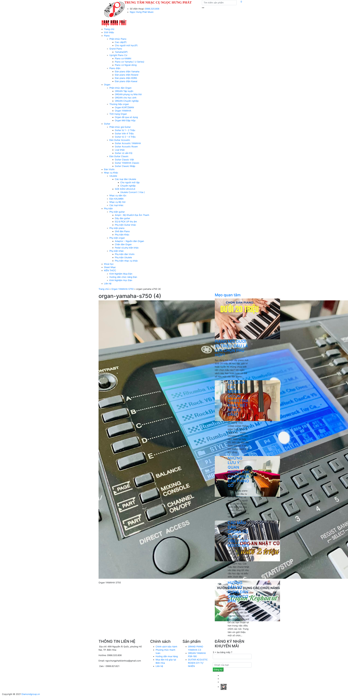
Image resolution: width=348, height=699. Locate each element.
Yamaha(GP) (121, 52)
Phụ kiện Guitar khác (125, 224)
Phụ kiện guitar (117, 211)
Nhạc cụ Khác (111, 172)
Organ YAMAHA (123, 110)
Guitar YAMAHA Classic (127, 162)
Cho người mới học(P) (126, 45)
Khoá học (109, 264)
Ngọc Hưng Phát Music (142, 12)
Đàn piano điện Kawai (126, 81)
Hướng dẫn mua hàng (167, 656)
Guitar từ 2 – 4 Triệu (125, 136)
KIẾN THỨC (110, 270)
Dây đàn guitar (122, 218)
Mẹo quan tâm (228, 295)
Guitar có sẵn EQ (123, 153)
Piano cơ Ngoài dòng (126, 65)
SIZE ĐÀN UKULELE (125, 189)
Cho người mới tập (130, 182)
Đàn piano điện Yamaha (127, 71)
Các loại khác (116, 205)
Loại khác (120, 149)
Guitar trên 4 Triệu (124, 133)
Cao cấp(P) (121, 42)
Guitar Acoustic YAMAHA (128, 143)
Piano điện (114, 68)
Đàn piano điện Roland (126, 74)
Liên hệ (107, 283)
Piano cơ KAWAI (123, 58)
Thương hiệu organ (119, 104)
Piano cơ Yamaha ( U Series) (129, 61)
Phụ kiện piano (117, 228)
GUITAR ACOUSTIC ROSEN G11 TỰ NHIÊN (198, 662)
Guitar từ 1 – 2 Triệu (125, 130)
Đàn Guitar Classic (118, 156)
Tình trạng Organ (118, 114)
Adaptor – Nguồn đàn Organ (129, 241)
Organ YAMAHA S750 (122, 289)
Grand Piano (115, 48)
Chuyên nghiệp (128, 185)
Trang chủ (109, 29)
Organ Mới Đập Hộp (125, 120)
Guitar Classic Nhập (125, 166)
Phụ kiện (108, 208)
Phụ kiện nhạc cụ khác (126, 260)
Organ (107, 84)
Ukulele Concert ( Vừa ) (132, 192)
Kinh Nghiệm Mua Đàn (120, 273)
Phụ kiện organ (117, 237)
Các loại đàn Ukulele (125, 179)
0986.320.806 (152, 8)
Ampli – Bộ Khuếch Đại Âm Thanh (132, 215)
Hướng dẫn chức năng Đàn (123, 277)
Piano (107, 35)
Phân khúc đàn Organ (120, 87)
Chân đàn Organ (123, 244)
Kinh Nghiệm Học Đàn (120, 280)
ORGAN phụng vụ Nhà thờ (128, 94)
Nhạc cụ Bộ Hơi (117, 202)
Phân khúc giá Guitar (120, 127)
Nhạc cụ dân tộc (117, 195)
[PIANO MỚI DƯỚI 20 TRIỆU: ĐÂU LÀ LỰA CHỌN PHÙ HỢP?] (247, 318)
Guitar (107, 123)
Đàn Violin (109, 169)
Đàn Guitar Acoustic (119, 140)
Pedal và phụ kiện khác (127, 247)
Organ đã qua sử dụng (126, 117)
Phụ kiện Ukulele (123, 257)
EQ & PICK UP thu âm (126, 221)
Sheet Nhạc (110, 267)
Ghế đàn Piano (122, 231)
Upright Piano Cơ (118, 55)
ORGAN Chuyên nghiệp (127, 100)
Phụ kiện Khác (122, 234)
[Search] (203, 7)
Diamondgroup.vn (30, 694)
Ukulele (113, 176)
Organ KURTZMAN (124, 107)
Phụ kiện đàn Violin (124, 254)
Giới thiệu (109, 32)
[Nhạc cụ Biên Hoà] (114, 13)
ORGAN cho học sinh (125, 97)
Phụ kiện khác (116, 251)
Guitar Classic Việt (124, 159)
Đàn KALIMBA (116, 198)
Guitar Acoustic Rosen (126, 146)
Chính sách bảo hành (166, 646)
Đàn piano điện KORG (126, 78)
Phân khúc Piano (117, 39)
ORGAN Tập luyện (124, 91)
